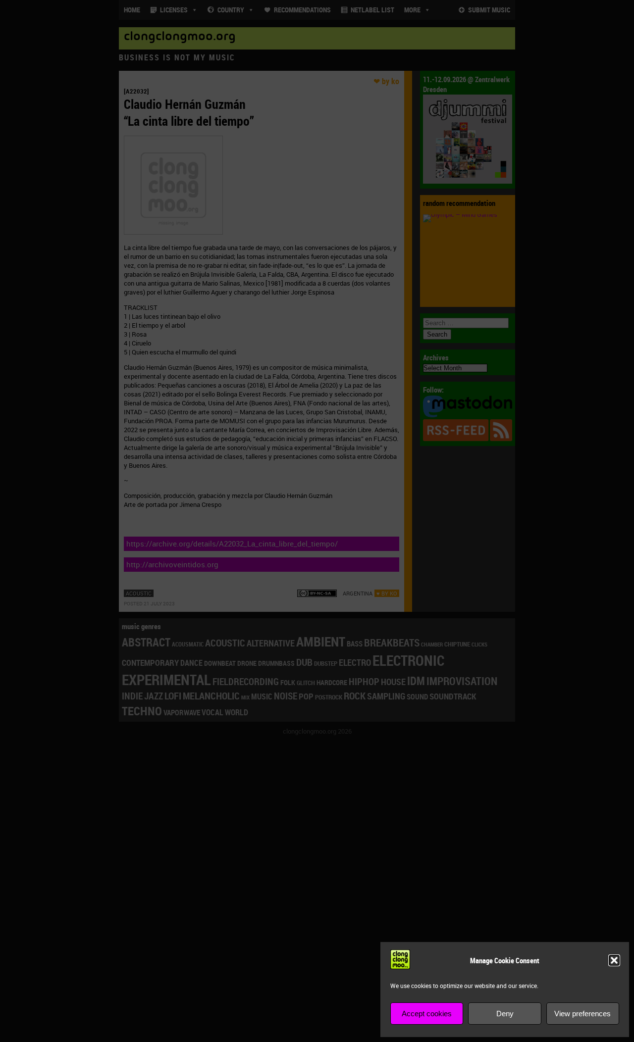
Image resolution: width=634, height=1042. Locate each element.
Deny (505, 1013)
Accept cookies (427, 1013)
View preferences (582, 1013)
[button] (614, 960)
